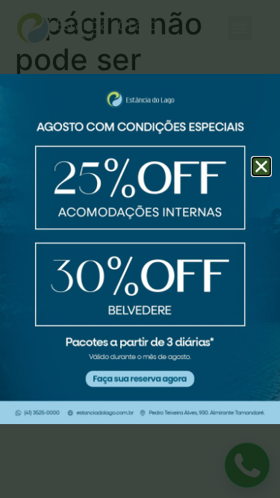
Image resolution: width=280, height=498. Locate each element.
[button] (261, 166)
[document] (140, 249)
